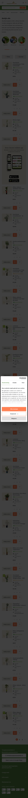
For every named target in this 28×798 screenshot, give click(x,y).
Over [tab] (23, 382)
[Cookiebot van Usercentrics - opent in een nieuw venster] (19, 378)
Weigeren (14, 418)
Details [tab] (14, 382)
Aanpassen (13, 413)
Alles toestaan (14, 409)
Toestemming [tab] (5, 382)
